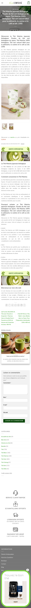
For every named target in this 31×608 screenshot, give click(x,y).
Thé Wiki (3, 468)
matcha (12, 137)
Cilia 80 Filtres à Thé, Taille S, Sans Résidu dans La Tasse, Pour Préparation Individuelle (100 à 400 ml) (23, 318)
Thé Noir (3, 459)
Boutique (4, 560)
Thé (2, 449)
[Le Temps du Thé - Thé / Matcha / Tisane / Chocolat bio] (15, 3)
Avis (2, 570)
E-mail (5, 405)
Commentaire (7, 383)
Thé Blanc (4, 452)
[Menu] (2, 3)
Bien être (3, 440)
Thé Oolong (4, 462)
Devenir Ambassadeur (7, 554)
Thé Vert (3, 465)
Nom (5, 397)
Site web (5, 412)
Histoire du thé (5, 443)
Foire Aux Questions (7, 557)
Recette (3, 446)
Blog (2, 567)
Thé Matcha (15, 9)
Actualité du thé (6, 436)
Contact (3, 564)
